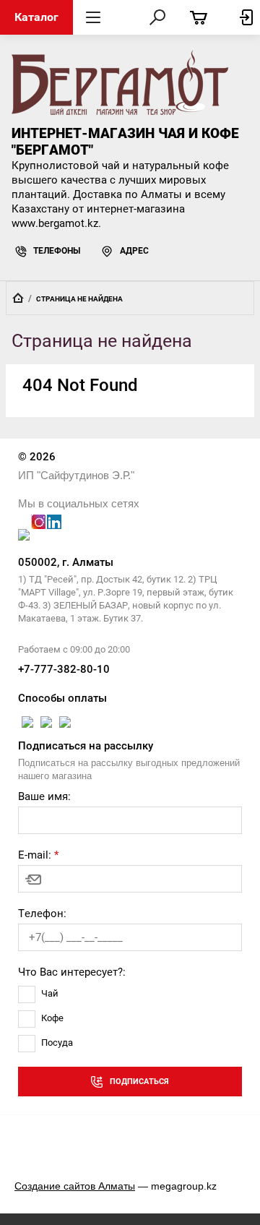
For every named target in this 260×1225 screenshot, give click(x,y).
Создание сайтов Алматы (74, 1186)
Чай (49, 993)
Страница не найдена (79, 299)
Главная (18, 298)
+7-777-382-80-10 (64, 669)
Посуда (57, 1042)
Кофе (52, 1018)
